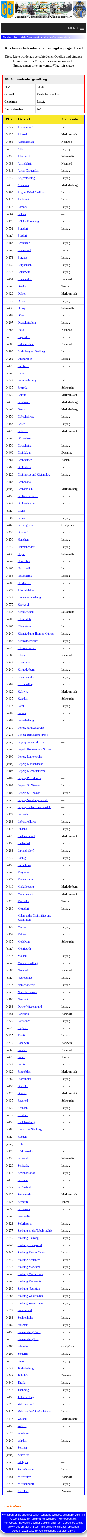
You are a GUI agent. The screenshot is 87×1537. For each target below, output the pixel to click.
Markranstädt (25, 894)
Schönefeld (24, 1187)
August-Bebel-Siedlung (31, 192)
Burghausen (25, 265)
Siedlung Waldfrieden (30, 1296)
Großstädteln (25, 489)
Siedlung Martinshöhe (31, 1274)
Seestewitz (24, 1216)
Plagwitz (23, 1028)
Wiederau (23, 1433)
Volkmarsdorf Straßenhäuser (34, 1411)
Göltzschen (24, 438)
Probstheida (24, 1079)
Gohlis (22, 424)
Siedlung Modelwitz (29, 1281)
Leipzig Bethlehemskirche (33, 734)
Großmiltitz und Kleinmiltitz (34, 474)
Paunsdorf (24, 1021)
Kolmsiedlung (26, 684)
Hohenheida (25, 575)
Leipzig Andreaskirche (31, 727)
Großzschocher (26, 503)
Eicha (21, 330)
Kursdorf (23, 698)
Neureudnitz (25, 977)
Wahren (22, 1426)
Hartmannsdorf (26, 547)
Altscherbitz (25, 156)
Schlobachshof (26, 1173)
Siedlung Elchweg (28, 1238)
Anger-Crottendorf (29, 170)
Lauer (21, 706)
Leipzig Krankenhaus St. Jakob (36, 749)
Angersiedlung (26, 178)
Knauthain (24, 662)
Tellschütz (23, 1375)
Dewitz (22, 286)
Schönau (23, 1180)
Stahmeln (23, 1325)
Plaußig (22, 1035)
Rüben (21, 1144)
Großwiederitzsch (28, 496)
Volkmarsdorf (26, 1404)
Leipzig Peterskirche (29, 778)
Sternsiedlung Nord (29, 1332)
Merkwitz (23, 901)
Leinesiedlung (26, 720)
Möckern (23, 934)
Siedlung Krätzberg (29, 1259)
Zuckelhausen (26, 1469)
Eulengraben (25, 358)
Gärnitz (22, 395)
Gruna (21, 510)
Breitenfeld (24, 243)
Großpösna (24, 482)
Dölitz (21, 301)
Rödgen (22, 1136)
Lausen (22, 713)
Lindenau (23, 829)
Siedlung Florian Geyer (31, 1252)
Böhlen (22, 214)
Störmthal (23, 1346)
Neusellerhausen (27, 992)
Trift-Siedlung (26, 1397)
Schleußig (23, 1165)
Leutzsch (23, 814)
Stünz (21, 1361)
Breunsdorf (24, 250)
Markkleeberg (26, 886)
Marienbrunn (25, 879)
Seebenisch (24, 1194)
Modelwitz (24, 941)
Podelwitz (23, 1042)
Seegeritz (23, 1201)
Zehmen (22, 1447)
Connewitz (24, 272)
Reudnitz (23, 1115)
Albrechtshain (26, 141)
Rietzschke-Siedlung (30, 1129)
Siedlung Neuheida (29, 1288)
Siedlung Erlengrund (30, 1245)
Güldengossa (25, 525)
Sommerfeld (25, 1310)
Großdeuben (25, 460)
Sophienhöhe (25, 1317)
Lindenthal (24, 843)
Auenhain (23, 185)
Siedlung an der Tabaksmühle (35, 1230)
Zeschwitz (23, 1455)
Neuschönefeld (26, 984)
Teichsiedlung (26, 1368)
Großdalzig (24, 452)
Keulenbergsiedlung (29, 597)
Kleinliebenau (26, 612)
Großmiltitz (24, 467)
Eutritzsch (23, 366)
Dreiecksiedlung (27, 322)
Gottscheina (24, 445)
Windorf (23, 1440)
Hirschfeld (24, 568)
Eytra (21, 373)
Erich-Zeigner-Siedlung (31, 351)
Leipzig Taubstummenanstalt (34, 807)
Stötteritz (23, 1353)
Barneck (22, 207)
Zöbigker (23, 1462)
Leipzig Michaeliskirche (31, 771)
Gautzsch (23, 409)
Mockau (22, 927)
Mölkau (22, 956)
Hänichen (23, 539)
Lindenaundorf (26, 836)
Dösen (21, 315)
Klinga (22, 655)
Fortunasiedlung (27, 380)
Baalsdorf (23, 199)
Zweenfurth (24, 1477)
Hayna (21, 554)
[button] (73, 28)
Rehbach (23, 1108)
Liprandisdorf (26, 850)
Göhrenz (23, 431)
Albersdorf (24, 134)
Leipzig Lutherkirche (30, 756)
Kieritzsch (23, 604)
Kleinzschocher (27, 648)
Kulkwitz (23, 691)
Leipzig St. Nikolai (29, 785)
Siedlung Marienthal (29, 1267)
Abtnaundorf (25, 127)
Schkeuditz (24, 1158)
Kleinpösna (24, 626)
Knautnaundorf (26, 677)
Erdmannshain (26, 344)
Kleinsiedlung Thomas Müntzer (36, 633)
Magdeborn (24, 872)
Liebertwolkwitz (27, 821)
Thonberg (23, 1390)
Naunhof (23, 970)
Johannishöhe (26, 590)
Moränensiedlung (28, 963)
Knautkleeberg (26, 669)
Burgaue (23, 257)
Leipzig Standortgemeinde (33, 800)
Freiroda (23, 387)
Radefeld (23, 1100)
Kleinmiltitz (24, 619)
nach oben (12, 1506)
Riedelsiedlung (26, 1122)
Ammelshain (25, 163)
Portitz (21, 1064)
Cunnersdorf (25, 279)
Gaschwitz (24, 402)
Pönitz (21, 1057)
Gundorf (23, 532)
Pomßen (22, 1050)
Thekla (22, 1382)
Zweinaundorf (26, 1484)
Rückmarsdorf (26, 1151)
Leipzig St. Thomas (29, 792)
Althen (22, 149)
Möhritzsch (24, 948)
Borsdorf (23, 228)
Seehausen (24, 1209)
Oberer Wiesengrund (30, 1006)
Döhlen (22, 293)
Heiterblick (24, 561)
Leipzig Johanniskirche (31, 742)
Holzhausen (24, 583)
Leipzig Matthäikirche (30, 764)
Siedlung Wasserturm (30, 1303)
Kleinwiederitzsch (28, 641)
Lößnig (22, 858)
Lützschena (24, 865)
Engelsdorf (24, 337)
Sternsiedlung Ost (28, 1339)
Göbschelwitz (26, 416)
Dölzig (22, 308)
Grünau (22, 518)
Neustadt (23, 999)
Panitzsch (23, 1014)
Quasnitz (23, 1086)
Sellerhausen (25, 1223)
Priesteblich (24, 1071)
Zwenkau (23, 1491)
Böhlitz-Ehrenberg (28, 221)
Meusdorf (23, 908)
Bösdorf (22, 235)
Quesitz (22, 1093)
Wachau (22, 1418)
